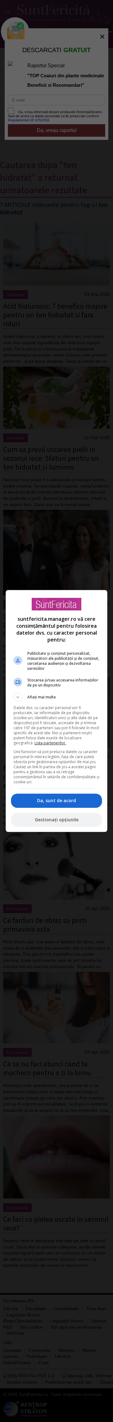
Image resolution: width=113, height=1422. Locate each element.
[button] (56, 697)
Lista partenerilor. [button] (50, 743)
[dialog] (56, 711)
